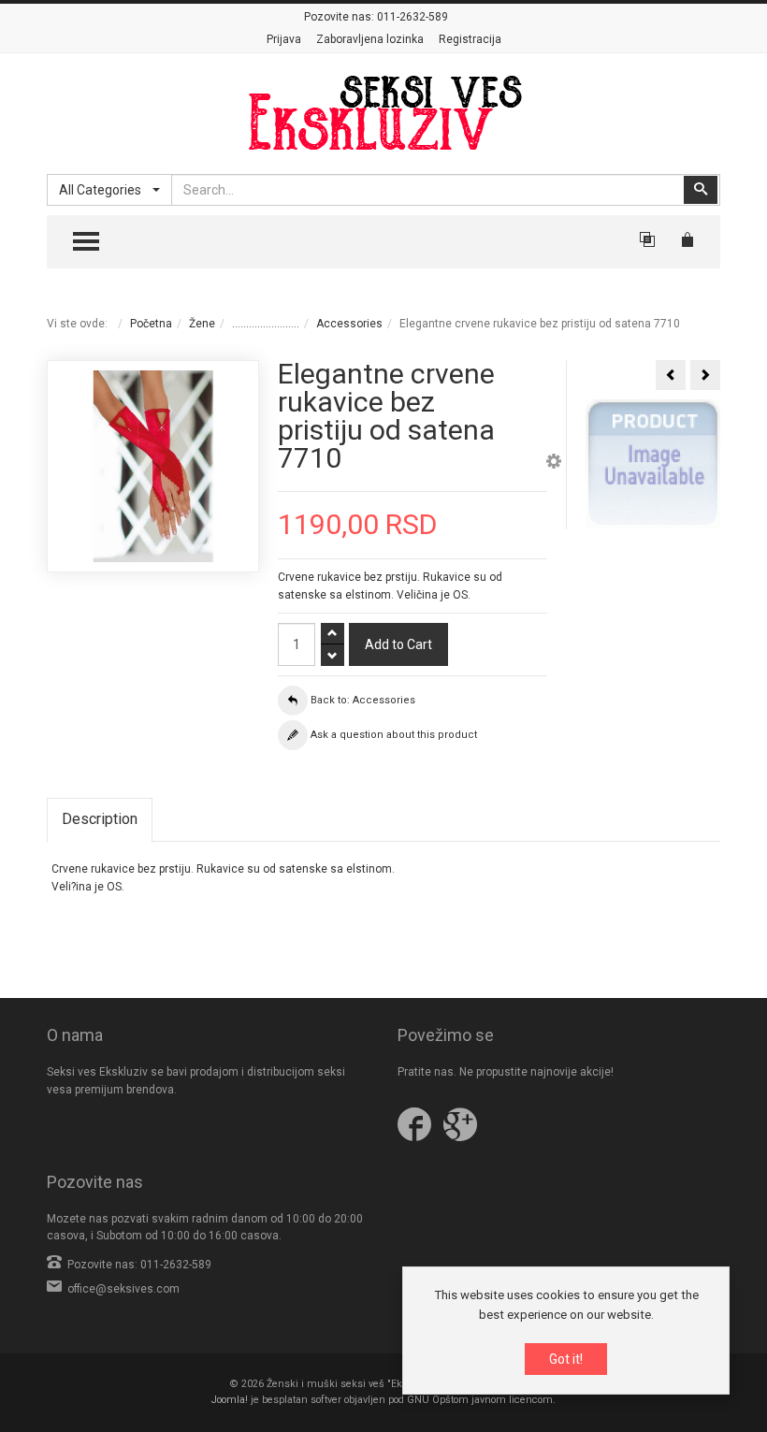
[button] (553, 463)
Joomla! (229, 1400)
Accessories (349, 323)
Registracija (470, 39)
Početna (151, 323)
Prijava (284, 39)
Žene (202, 323)
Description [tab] (99, 819)
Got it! (566, 1359)
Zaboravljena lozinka (370, 39)
